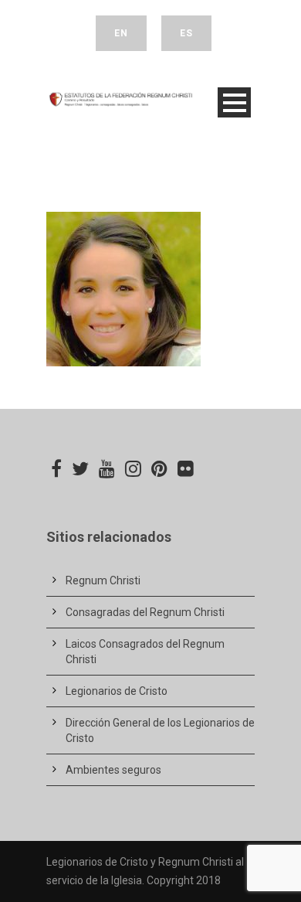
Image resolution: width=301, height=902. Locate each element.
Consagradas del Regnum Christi (145, 612)
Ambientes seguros (113, 770)
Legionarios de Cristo (116, 691)
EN (121, 33)
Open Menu (234, 102)
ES (186, 33)
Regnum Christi (103, 580)
